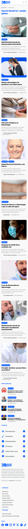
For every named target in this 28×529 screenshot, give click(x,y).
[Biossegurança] (14, 431)
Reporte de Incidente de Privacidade (10, 516)
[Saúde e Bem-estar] (14, 451)
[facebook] (2, 525)
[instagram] (10, 525)
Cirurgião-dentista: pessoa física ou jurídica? (13, 369)
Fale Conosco (5, 507)
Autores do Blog (6, 496)
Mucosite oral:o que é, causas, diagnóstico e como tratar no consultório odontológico (15, 392)
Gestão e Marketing (5, 365)
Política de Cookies (6, 513)
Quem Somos (5, 491)
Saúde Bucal (4, 39)
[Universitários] (14, 456)
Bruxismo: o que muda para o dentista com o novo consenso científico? (15, 401)
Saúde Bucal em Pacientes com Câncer (13, 165)
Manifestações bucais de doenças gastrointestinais (11, 43)
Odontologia (4, 161)
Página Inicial (4, 7)
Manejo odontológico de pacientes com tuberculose (11, 83)
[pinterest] (14, 525)
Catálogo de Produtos (7, 502)
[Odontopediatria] (14, 441)
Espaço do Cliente (6, 498)
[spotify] (21, 525)
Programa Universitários (8, 500)
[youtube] (6, 525)
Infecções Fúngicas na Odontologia (9, 124)
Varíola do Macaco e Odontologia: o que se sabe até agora (13, 206)
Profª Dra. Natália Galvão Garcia (10, 52)
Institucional (5, 493)
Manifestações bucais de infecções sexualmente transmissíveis (10, 327)
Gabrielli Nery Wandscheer (9, 174)
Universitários (11, 406)
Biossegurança (5, 79)
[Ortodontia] (14, 446)
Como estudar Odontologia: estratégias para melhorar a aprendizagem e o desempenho (16, 410)
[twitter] (17, 525)
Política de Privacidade (7, 504)
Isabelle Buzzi (6, 214)
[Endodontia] (14, 436)
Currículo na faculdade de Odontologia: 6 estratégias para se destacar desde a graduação (16, 420)
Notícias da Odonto (12, 397)
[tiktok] (25, 525)
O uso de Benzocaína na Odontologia (10, 286)
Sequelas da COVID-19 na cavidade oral (10, 246)
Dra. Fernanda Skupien (8, 295)
